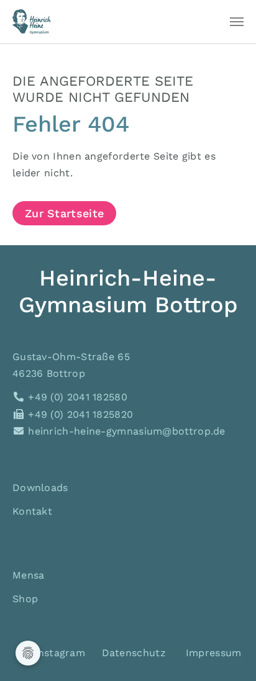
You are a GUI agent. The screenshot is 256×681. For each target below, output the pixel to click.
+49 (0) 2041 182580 (76, 397)
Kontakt (32, 511)
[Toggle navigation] (237, 21)
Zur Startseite (64, 213)
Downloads (40, 488)
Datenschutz (134, 653)
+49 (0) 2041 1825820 (79, 414)
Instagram (58, 653)
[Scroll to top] (229, 654)
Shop (25, 599)
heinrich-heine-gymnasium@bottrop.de (125, 431)
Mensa (28, 575)
